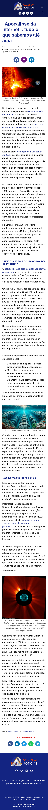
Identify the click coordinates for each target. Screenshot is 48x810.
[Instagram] (20, 13)
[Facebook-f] (23, 13)
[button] (42, 6)
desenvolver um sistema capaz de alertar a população (20, 523)
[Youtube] (31, 771)
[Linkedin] (27, 13)
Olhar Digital (13, 731)
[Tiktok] (31, 13)
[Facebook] (16, 60)
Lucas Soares (28, 731)
